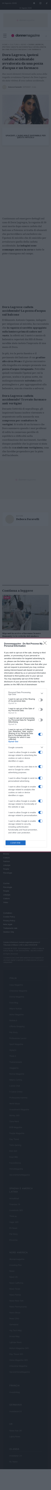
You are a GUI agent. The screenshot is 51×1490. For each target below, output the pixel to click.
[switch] (40, 700)
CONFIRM (15, 843)
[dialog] (25, 745)
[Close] (45, 643)
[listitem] (25, 693)
